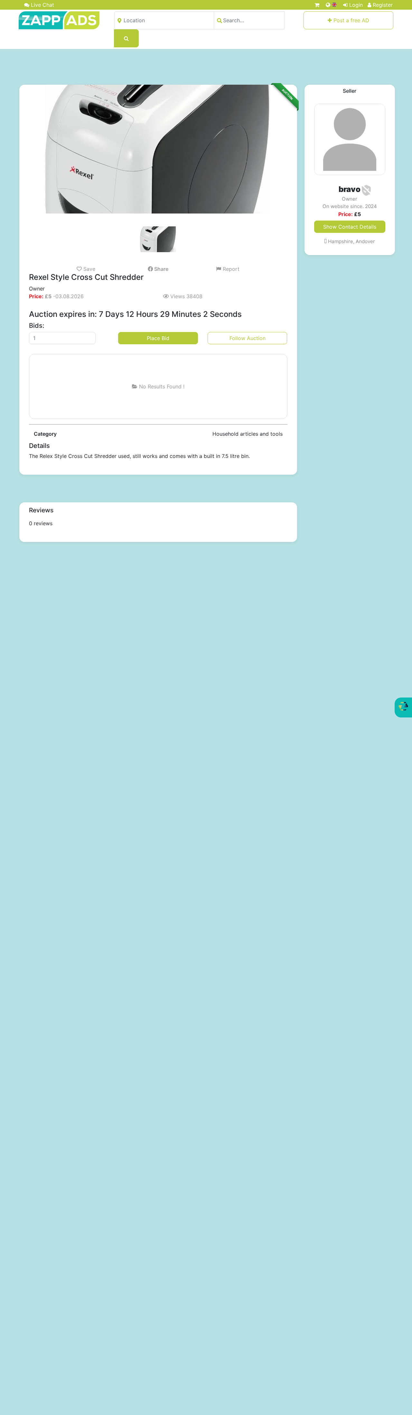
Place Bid (158, 338)
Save (88, 268)
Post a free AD (350, 20)
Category (45, 434)
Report (230, 269)
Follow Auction (247, 338)
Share (160, 269)
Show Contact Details (349, 226)
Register (383, 5)
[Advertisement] (206, 66)
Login (356, 5)
